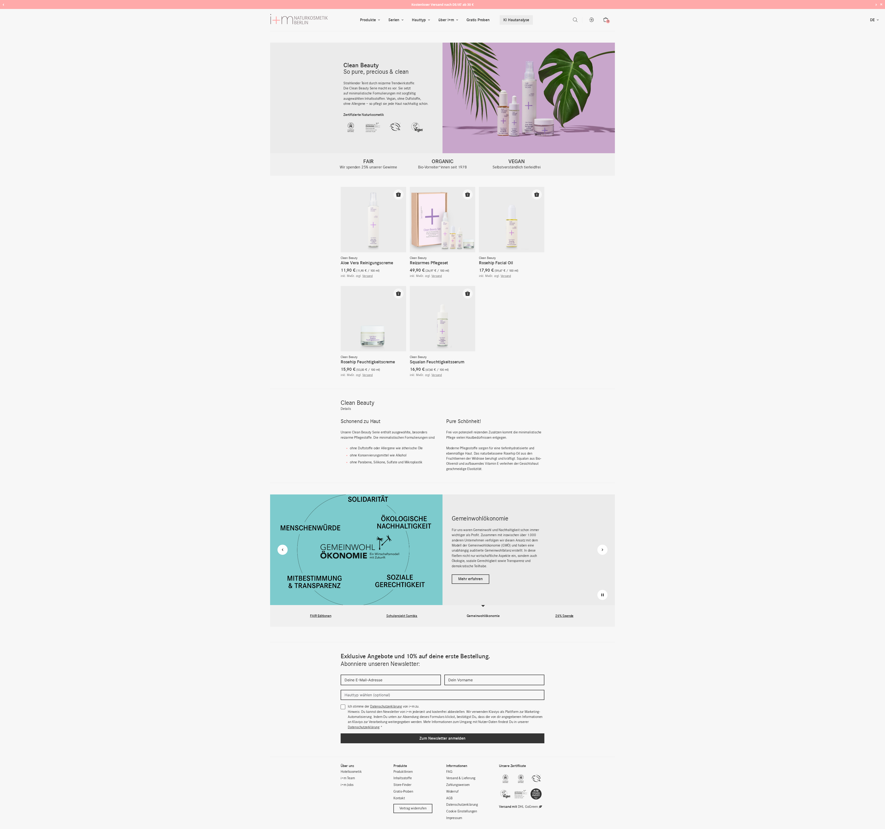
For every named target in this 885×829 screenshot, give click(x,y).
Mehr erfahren (470, 576)
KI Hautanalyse (516, 19)
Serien (393, 19)
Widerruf (452, 792)
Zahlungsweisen (458, 785)
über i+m (446, 19)
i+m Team (348, 778)
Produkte (368, 19)
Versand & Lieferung (460, 778)
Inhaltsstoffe (402, 778)
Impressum (454, 818)
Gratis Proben (478, 19)
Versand (367, 276)
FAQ (449, 772)
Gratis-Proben (403, 792)
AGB (449, 798)
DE (872, 19)
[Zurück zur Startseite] (314, 20)
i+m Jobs (347, 785)
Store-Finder (402, 785)
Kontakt (399, 798)
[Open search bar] (575, 20)
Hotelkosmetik (351, 772)
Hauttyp (419, 19)
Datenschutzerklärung (386, 706)
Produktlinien (403, 772)
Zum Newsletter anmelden (442, 738)
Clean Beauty (349, 258)
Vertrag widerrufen (412, 808)
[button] (398, 194)
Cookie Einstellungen (461, 811)
